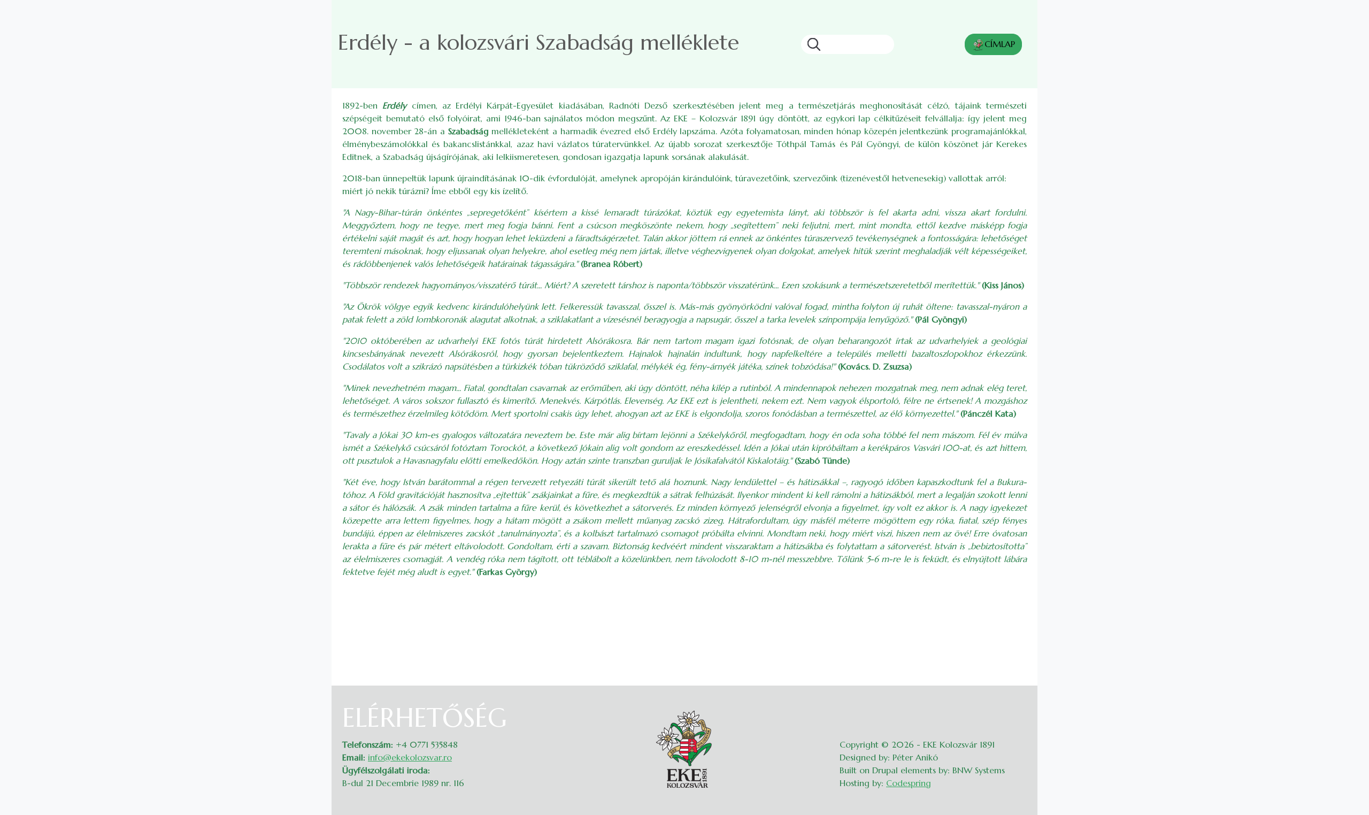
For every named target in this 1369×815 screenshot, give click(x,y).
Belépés (1016, 709)
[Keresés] (810, 44)
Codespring (908, 783)
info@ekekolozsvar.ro (410, 757)
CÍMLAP (1000, 44)
